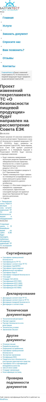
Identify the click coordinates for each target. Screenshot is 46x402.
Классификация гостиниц (12, 372)
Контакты (9, 66)
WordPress (4, 399)
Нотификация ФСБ (10, 357)
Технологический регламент (13, 319)
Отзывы (8, 58)
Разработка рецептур (11, 346)
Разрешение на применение (13, 348)
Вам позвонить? (13, 50)
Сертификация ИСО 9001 (12, 281)
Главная (8, 17)
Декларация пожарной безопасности (16, 302)
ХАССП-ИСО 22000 (10, 368)
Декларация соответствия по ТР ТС (16, 300)
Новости (11, 72)
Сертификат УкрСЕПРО (11, 266)
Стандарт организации (11, 370)
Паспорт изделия (9, 321)
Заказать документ (15, 33)
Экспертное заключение (12, 355)
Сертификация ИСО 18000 (12, 285)
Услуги (7, 25)
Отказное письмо (9, 344)
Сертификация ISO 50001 (12, 287)
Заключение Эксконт (10, 329)
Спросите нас (12, 41)
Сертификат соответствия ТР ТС (15, 264)
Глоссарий (6, 277)
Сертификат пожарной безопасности (16, 275)
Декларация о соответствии (13, 304)
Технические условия (11, 327)
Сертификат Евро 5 (10, 272)
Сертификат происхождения (13, 268)
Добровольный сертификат (13, 270)
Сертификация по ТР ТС (12, 262)
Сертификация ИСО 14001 (12, 283)
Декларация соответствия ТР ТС (15, 298)
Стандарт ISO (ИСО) (10, 279)
